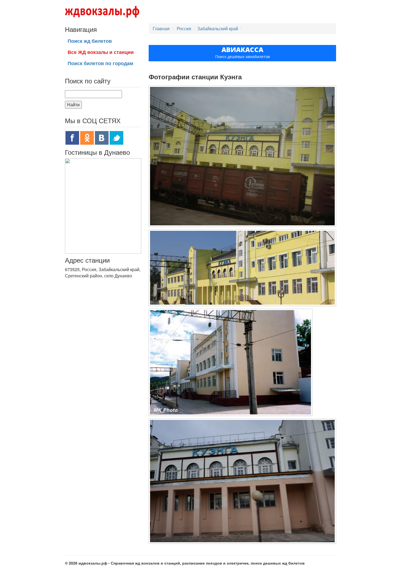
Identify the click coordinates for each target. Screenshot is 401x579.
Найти (73, 104)
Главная (161, 28)
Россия (184, 28)
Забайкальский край (217, 28)
